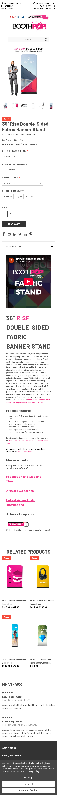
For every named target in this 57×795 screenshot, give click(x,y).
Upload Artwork (12, 3)
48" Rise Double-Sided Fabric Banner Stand (42, 602)
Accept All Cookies (29, 790)
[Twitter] (19, 234)
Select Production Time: (14, 151)
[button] (30, 145)
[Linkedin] (25, 234)
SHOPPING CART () (46, 8)
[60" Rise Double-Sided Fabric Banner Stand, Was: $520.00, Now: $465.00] (14, 577)
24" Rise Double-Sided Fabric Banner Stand (14, 661)
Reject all (28, 784)
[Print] (14, 234)
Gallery (8, 6)
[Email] (9, 234)
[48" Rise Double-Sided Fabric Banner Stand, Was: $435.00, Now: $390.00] (42, 577)
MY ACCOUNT (7, 8)
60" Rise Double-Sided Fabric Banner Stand (14, 602)
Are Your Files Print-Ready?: (16, 164)
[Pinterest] (30, 234)
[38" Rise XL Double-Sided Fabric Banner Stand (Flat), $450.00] (42, 636)
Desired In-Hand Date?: (13, 191)
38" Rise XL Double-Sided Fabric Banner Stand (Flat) (41, 661)
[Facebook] (3, 234)
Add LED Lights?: (10, 178)
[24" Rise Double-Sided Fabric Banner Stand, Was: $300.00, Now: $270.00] (14, 636)
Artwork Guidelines (46, 3)
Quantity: (7, 207)
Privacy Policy (32, 771)
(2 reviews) (18, 144)
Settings (28, 777)
